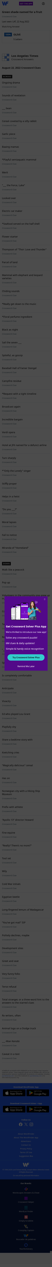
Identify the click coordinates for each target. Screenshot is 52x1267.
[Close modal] (44, 599)
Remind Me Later (26, 666)
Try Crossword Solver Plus (26, 657)
